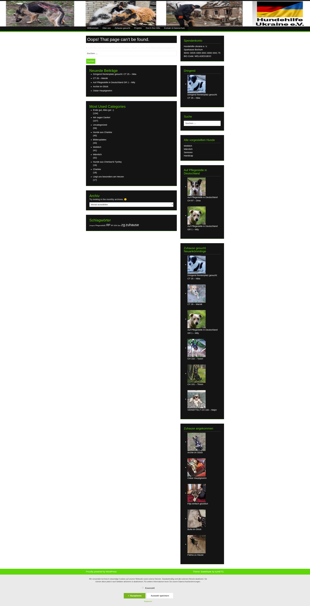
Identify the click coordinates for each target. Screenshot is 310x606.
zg (123, 225)
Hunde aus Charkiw (102, 132)
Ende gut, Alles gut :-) (103, 110)
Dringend (92, 225)
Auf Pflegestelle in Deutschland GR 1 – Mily (114, 82)
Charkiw (97, 169)
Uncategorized (100, 125)
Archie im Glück (100, 86)
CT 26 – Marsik (100, 78)
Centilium (206, 572)
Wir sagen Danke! (101, 117)
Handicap (188, 155)
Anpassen (148, 601)
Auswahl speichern (160, 596)
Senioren (188, 152)
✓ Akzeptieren (134, 596)
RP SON (114, 225)
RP (108, 225)
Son (119, 225)
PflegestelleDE (100, 225)
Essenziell (150, 588)
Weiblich (97, 147)
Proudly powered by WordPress (101, 571)
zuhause (132, 225)
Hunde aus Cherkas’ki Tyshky (107, 162)
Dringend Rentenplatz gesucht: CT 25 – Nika (114, 74)
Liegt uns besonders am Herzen (108, 176)
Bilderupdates (99, 139)
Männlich (97, 154)
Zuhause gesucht (122, 28)
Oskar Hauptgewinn (102, 90)
